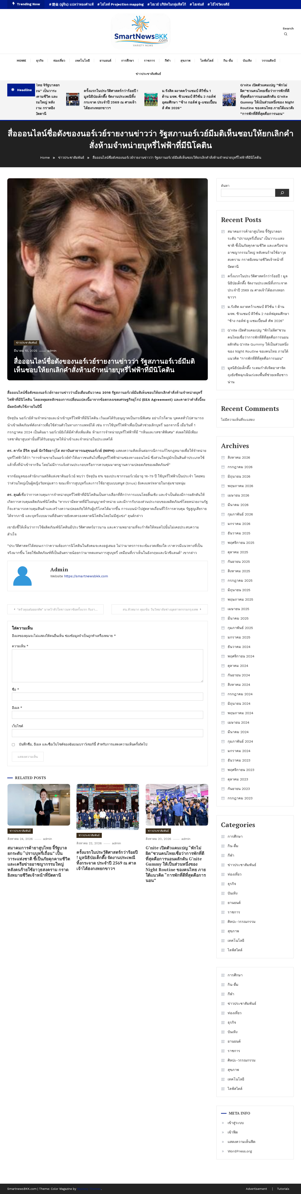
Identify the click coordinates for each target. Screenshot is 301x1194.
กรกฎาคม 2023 (240, 798)
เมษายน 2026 (238, 495)
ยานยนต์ (105, 60)
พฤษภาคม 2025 (240, 599)
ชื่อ (15, 690)
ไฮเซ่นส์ (198, 4)
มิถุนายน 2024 (239, 703)
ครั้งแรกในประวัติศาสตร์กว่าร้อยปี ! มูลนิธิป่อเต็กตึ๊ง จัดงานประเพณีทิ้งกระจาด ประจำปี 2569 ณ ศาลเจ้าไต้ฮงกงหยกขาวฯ (95, 99)
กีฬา (168, 60)
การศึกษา (127, 60)
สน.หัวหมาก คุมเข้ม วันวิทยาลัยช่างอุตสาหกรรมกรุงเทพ (160, 609)
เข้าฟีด (233, 1132)
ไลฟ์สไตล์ (207, 60)
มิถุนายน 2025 (239, 590)
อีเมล (17, 708)
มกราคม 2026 (239, 524)
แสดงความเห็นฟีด (241, 1142)
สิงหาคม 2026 (239, 457)
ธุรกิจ (39, 60)
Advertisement (256, 1188)
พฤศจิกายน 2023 (241, 770)
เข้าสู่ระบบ (236, 1123)
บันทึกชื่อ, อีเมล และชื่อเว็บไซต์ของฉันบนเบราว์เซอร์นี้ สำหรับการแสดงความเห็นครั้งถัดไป (83, 744)
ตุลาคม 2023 (238, 779)
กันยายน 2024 (239, 675)
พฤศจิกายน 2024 (241, 656)
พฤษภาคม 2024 (240, 713)
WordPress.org (240, 1151)
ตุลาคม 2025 (238, 552)
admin (51, 350)
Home (21, 60)
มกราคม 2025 (239, 637)
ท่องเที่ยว (59, 60)
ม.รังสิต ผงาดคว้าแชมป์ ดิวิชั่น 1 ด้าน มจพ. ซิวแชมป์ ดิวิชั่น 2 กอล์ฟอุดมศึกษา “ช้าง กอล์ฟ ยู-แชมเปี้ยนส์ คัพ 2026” (173, 99)
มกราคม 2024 (239, 751)
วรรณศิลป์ (269, 60)
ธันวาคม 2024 (239, 647)
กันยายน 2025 (239, 561)
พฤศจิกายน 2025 (241, 543)
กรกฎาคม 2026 (240, 467)
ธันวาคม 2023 (239, 760)
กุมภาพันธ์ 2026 (240, 514)
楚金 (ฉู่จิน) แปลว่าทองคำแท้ (73, 4)
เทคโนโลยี (82, 60)
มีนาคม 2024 (238, 732)
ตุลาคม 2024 (238, 666)
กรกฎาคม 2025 (240, 580)
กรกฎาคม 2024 (240, 694)
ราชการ (149, 60)
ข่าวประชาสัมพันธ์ (148, 73)
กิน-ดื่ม (228, 60)
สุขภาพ (185, 60)
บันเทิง (247, 60)
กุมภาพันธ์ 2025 (240, 628)
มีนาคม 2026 (238, 505)
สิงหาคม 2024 (239, 685)
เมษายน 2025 (238, 609)
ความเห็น (20, 646)
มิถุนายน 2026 (239, 476)
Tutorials (283, 1188)
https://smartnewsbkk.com (86, 576)
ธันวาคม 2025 (239, 533)
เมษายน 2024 (238, 722)
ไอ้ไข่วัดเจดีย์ (219, 4)
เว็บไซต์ (17, 726)
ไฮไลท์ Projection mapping (122, 4)
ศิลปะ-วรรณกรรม (242, 922)
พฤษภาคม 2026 (240, 486)
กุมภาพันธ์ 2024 (240, 741)
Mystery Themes (89, 1188)
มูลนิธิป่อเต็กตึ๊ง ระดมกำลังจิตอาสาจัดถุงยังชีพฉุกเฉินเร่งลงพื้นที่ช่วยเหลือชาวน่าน (258, 375)
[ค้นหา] (282, 193)
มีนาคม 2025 (238, 618)
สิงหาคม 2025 (239, 571)
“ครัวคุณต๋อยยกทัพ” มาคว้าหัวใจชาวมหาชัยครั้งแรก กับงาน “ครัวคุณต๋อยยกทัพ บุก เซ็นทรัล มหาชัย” (60, 609)
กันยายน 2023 (239, 789)
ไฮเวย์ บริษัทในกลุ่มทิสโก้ (168, 4)
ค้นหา (225, 186)
